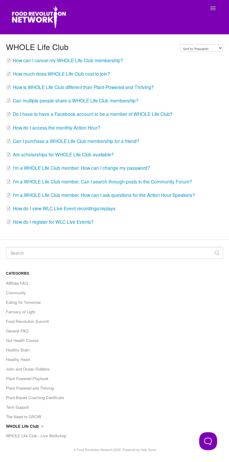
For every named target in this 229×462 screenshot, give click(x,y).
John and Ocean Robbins (28, 369)
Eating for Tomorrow (23, 302)
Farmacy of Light (20, 312)
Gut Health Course (22, 340)
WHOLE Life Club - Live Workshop (36, 435)
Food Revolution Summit (27, 321)
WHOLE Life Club (23, 426)
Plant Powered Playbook (27, 378)
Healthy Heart (18, 359)
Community (16, 292)
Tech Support (17, 407)
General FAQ (17, 331)
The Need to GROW (23, 416)
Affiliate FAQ (17, 283)
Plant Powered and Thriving (30, 388)
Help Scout (148, 449)
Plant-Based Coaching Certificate (35, 397)
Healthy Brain (18, 350)
